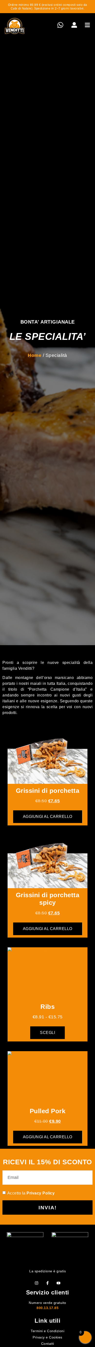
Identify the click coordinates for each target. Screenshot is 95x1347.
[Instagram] (36, 1283)
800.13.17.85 (47, 1308)
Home (34, 355)
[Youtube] (58, 1283)
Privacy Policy (41, 1193)
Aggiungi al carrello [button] (47, 816)
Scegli (47, 1033)
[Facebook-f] (47, 1283)
